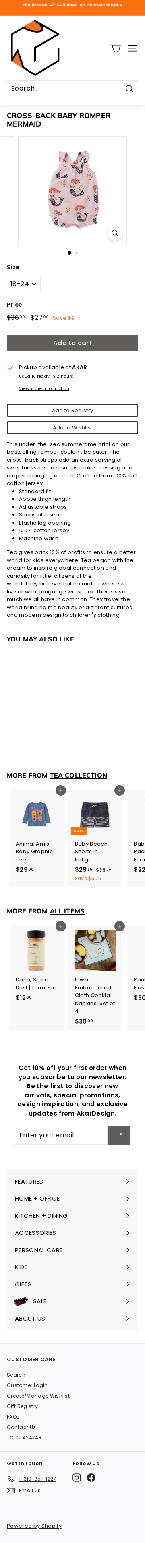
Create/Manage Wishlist (38, 1395)
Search (16, 1374)
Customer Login (27, 1385)
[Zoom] (115, 233)
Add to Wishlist (73, 427)
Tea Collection (78, 775)
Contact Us (21, 1427)
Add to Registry (72, 410)
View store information (44, 389)
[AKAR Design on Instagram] (76, 1477)
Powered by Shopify (34, 1526)
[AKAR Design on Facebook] (91, 1477)
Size (13, 267)
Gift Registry (22, 1406)
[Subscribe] (119, 1135)
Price (15, 305)
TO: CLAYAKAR (24, 1437)
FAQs (13, 1416)
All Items (67, 911)
